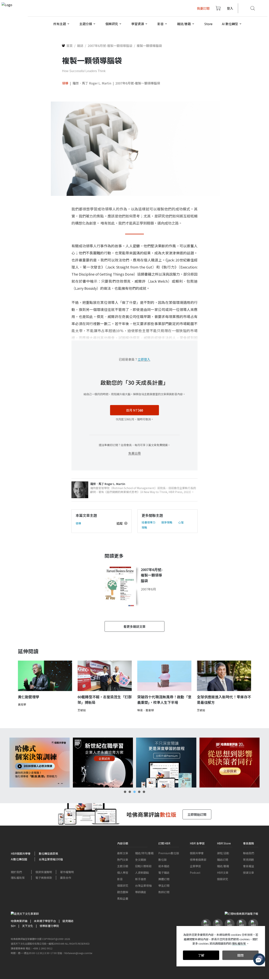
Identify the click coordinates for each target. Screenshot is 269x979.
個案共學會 (197, 853)
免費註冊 (134, 453)
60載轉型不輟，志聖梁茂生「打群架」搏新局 (105, 699)
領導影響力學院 (49, 926)
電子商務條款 (43, 878)
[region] (134, 763)
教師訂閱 (163, 892)
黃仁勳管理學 (28, 696)
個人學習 (122, 872)
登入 (230, 8)
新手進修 (140, 879)
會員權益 (248, 866)
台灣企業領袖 (143, 885)
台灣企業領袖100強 (51, 859)
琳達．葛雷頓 (145, 710)
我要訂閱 (203, 8)
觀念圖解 (122, 892)
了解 (201, 955)
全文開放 (140, 860)
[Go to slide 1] (125, 792)
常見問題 (248, 860)
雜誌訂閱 (222, 860)
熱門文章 (122, 860)
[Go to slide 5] (144, 792)
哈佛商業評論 (19, 921)
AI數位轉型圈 (19, 859)
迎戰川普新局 (143, 866)
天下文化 (27, 926)
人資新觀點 (142, 872)
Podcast (195, 872)
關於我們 (16, 872)
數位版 (162, 860)
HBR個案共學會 (21, 853)
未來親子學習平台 (45, 921)
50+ (13, 926)
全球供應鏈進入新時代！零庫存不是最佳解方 (224, 699)
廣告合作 (65, 878)
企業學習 (195, 866)
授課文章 (248, 872)
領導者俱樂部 (198, 860)
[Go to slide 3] (134, 792)
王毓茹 (82, 710)
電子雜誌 (163, 872)
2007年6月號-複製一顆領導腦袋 (137, 83)
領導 (65, 83)
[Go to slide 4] (139, 792)
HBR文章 (222, 872)
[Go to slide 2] (130, 792)
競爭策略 (166, 522)
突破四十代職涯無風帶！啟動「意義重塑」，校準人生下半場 (164, 699)
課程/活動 (223, 853)
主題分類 (122, 866)
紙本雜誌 (163, 866)
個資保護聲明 (43, 872)
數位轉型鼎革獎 (48, 853)
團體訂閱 (163, 879)
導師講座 (140, 892)
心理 (181, 522)
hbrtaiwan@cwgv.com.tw (78, 953)
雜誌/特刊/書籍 (144, 853)
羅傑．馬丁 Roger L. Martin (91, 83)
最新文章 (122, 853)
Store (208, 23)
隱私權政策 (18, 878)
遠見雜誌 (67, 921)
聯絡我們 (248, 853)
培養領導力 (148, 522)
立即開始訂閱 (196, 814)
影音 (120, 879)
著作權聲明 (67, 872)
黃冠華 (22, 704)
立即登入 (144, 359)
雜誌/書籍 (223, 866)
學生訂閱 (163, 885)
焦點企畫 (122, 898)
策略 (144, 527)
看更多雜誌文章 (134, 626)
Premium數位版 (168, 853)
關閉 (240, 955)
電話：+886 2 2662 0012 (39, 948)
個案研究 (122, 885)
